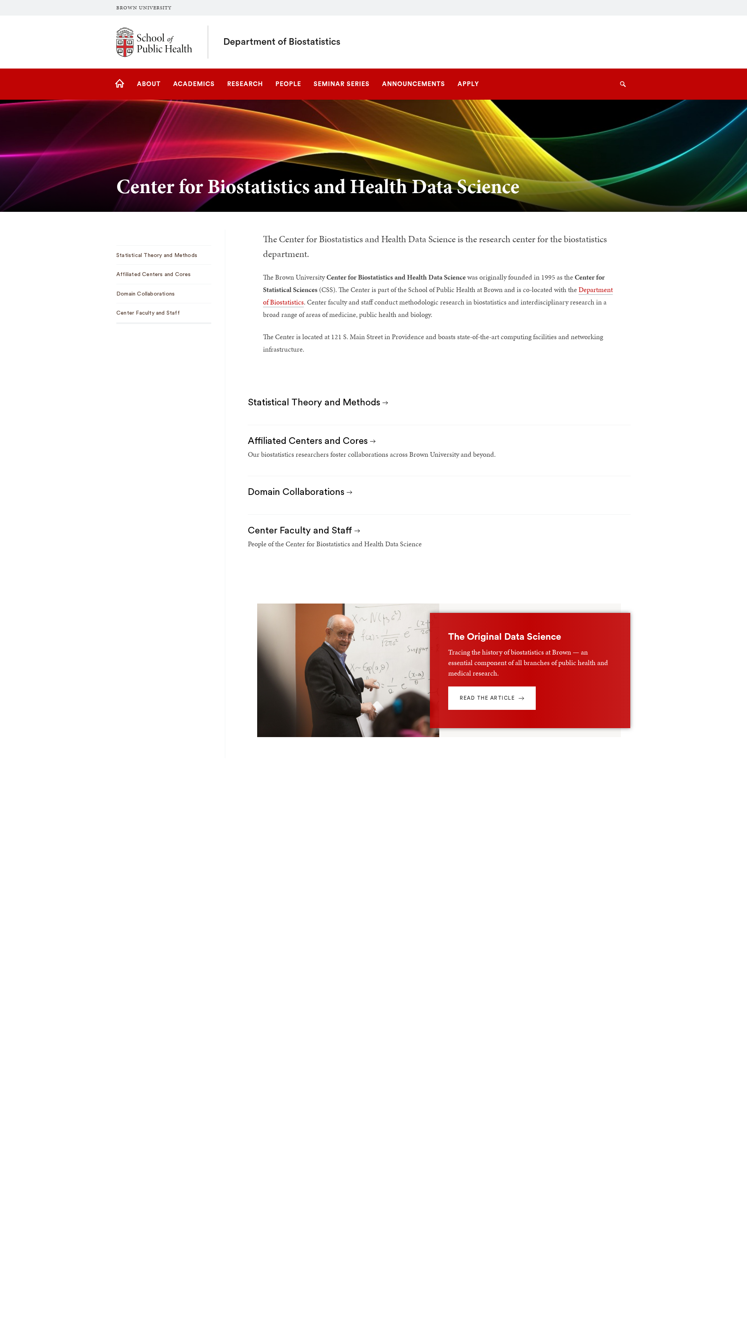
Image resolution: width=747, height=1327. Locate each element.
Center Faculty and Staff (301, 530)
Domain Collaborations (297, 492)
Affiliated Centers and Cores (309, 441)
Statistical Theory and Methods (315, 402)
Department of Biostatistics (281, 42)
